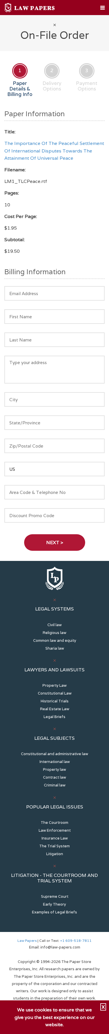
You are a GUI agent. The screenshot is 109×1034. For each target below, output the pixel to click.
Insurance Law (55, 838)
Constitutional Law (55, 693)
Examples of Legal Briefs (54, 912)
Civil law (54, 624)
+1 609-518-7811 (75, 940)
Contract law (54, 777)
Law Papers (27, 940)
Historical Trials (55, 701)
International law (55, 761)
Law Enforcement (55, 830)
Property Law (54, 685)
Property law (54, 769)
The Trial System (54, 846)
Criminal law (54, 785)
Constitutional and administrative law (54, 753)
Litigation (54, 853)
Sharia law (54, 648)
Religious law (54, 632)
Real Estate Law (54, 708)
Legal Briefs (54, 716)
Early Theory (54, 904)
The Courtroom (54, 822)
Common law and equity (54, 640)
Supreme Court (54, 896)
